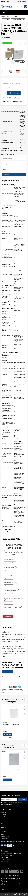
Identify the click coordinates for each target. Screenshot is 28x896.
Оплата (3, 816)
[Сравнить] (18, 97)
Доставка (15, 641)
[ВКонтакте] (10, 101)
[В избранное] (15, 97)
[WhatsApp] (17, 101)
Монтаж (3, 818)
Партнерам (4, 825)
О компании (4, 812)
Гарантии (3, 820)
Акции (2, 821)
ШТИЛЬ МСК (4, 875)
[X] (14, 101)
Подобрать (8, 616)
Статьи (2, 823)
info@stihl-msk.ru (5, 861)
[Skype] (19, 101)
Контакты (3, 827)
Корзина (3, 834)
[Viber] (16, 101)
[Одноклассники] (12, 101)
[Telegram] (21, 101)
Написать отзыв (7, 671)
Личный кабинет (5, 838)
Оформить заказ (5, 836)
